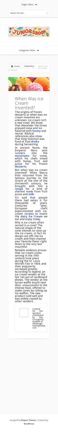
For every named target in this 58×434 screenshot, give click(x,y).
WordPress (29, 423)
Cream (37, 216)
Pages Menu (27, 4)
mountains (22, 155)
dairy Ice (26, 216)
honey (36, 131)
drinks (35, 141)
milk (31, 194)
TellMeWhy (29, 66)
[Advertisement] (29, 372)
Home (17, 66)
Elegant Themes (28, 420)
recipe (19, 188)
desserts (20, 166)
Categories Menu (27, 50)
